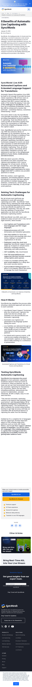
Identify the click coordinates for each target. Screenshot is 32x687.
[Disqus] (16, 460)
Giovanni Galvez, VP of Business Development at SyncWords (15, 403)
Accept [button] (16, 683)
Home (3, 13)
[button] (28, 9)
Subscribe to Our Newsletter (13, 620)
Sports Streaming (20, 635)
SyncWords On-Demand (16, 499)
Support (4, 667)
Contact (4, 655)
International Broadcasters (23, 644)
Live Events (19, 650)
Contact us (5, 419)
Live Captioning (6, 638)
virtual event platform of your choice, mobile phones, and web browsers (15, 153)
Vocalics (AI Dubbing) (7, 635)
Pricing (4, 658)
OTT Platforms (20, 647)
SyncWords (9, 130)
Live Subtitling (6, 641)
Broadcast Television (21, 641)
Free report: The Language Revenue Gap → (14, 5)
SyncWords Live (16, 494)
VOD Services (5, 647)
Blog (8, 13)
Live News (18, 638)
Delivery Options (6, 644)
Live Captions (15, 13)
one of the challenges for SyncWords (15, 104)
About (3, 661)
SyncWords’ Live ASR (11, 82)
